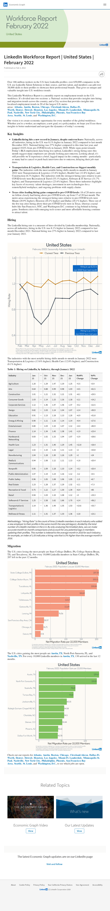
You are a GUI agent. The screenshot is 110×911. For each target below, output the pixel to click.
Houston (38, 110)
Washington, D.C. (46, 115)
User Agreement (82, 885)
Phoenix (60, 112)
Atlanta (18, 107)
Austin (27, 107)
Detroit (28, 110)
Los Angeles (50, 110)
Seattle (17, 115)
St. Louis (27, 115)
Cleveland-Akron (59, 107)
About (13, 885)
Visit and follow (54, 864)
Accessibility (97, 885)
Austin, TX (56, 653)
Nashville (18, 112)
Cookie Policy (24, 885)
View (30, 830)
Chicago (44, 107)
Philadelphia (48, 112)
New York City (32, 112)
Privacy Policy (39, 885)
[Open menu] (105, 4)
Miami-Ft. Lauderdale (69, 110)
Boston (35, 107)
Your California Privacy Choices (60, 885)
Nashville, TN (14, 656)
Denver (19, 110)
